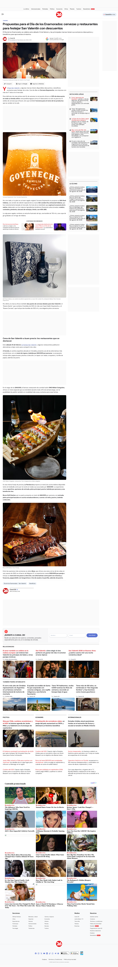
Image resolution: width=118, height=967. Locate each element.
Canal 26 (12, 38)
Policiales (14, 926)
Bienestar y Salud (32, 916)
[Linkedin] (47, 953)
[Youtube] (44, 953)
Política (6, 717)
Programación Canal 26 (96, 928)
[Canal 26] (59, 944)
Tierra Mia (77, 921)
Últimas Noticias (16, 916)
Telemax (76, 923)
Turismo (5, 20)
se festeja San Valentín (28, 345)
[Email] (17, 589)
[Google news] (58, 953)
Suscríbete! (92, 635)
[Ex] (41, 953)
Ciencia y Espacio (49, 916)
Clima (13, 919)
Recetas (47, 926)
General (30, 921)
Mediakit (94, 926)
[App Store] (65, 953)
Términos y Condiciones (55, 959)
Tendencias (31, 928)
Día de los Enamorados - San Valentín (15, 583)
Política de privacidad (95, 923)
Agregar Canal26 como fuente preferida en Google (57, 38)
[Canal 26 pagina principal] (59, 17)
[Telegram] (55, 953)
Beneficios (32, 583)
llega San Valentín (14, 88)
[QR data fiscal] (81, 954)
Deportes (30, 919)
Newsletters (95, 935)
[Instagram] (38, 953)
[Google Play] (74, 953)
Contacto (92, 919)
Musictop (76, 926)
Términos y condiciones (96, 921)
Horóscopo (15, 923)
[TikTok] (50, 953)
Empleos (92, 933)
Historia (46, 921)
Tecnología (15, 928)
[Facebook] (36, 953)
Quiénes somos (94, 916)
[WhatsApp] (52, 953)
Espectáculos (15, 921)
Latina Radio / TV (78, 919)
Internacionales (74, 717)
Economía (39, 717)
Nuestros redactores (95, 930)
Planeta (46, 923)
